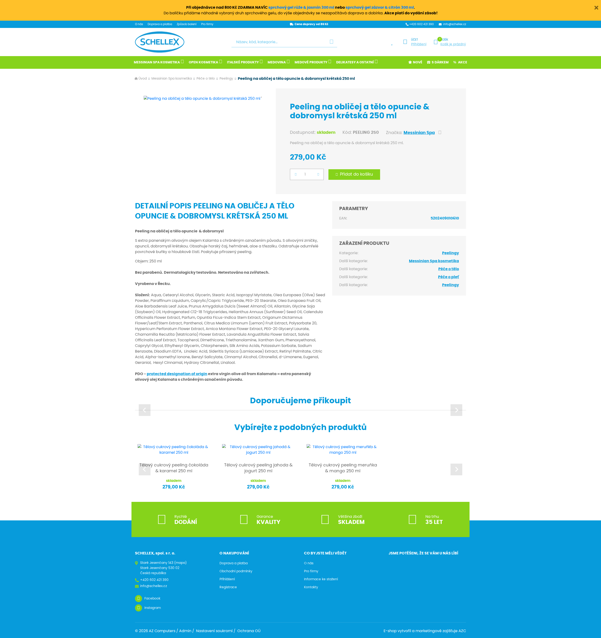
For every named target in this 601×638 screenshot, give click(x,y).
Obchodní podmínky (236, 571)
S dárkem (440, 62)
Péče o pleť (448, 277)
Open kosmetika (203, 62)
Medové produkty (311, 62)
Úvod (143, 78)
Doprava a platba (160, 24)
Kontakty (311, 587)
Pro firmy (207, 24)
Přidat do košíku (356, 174)
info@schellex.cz (454, 24)
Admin (185, 631)
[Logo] (159, 42)
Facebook (152, 598)
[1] (331, 42)
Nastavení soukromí (214, 631)
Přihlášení (418, 44)
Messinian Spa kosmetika (157, 62)
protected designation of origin (177, 374)
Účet (414, 39)
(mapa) (180, 563)
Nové (417, 62)
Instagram (152, 608)
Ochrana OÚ (249, 631)
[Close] (596, 7)
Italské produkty (243, 62)
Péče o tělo (205, 78)
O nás (139, 24)
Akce (462, 62)
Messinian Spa (419, 133)
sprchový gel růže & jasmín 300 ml (301, 7)
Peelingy (226, 78)
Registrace (228, 587)
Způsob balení (186, 24)
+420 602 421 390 (421, 24)
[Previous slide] (144, 410)
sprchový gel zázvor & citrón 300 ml (380, 7)
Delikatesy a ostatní (355, 62)
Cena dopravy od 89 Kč (311, 24)
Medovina (277, 62)
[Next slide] (456, 410)
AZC (462, 631)
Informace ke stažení (321, 579)
